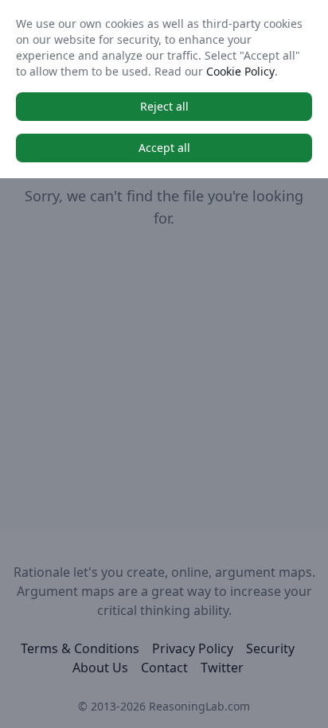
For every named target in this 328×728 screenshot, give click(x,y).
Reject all (164, 106)
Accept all (164, 147)
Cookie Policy (240, 71)
